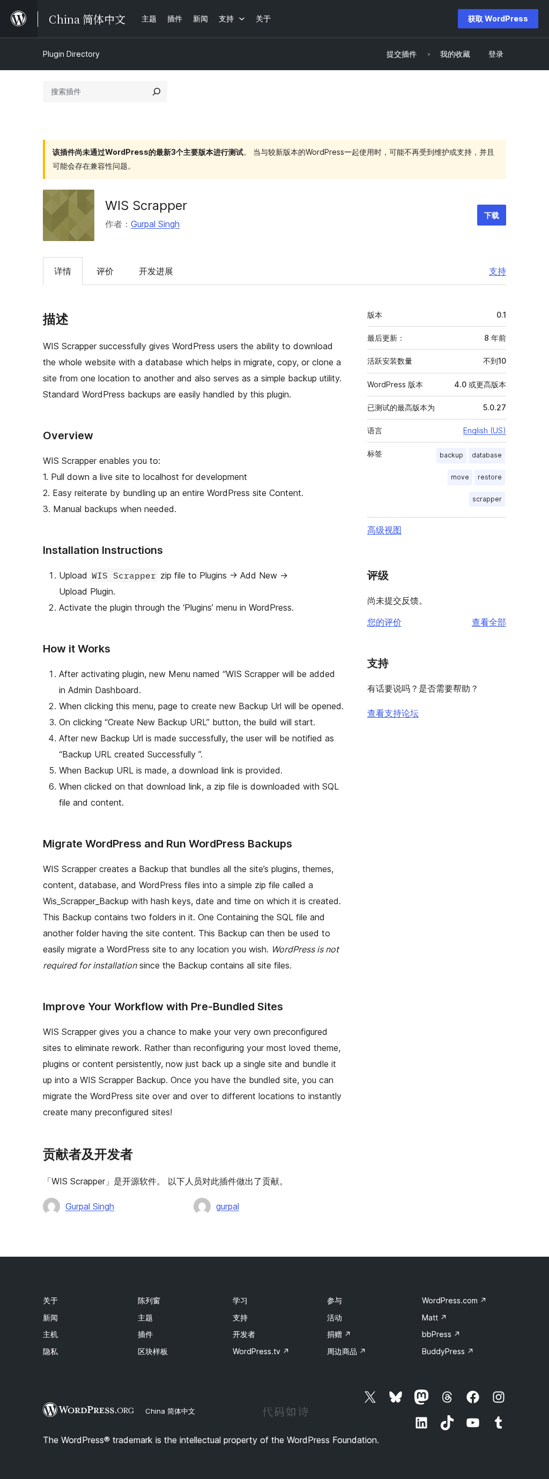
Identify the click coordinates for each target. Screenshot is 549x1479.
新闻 (50, 1317)
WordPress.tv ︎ (261, 1351)
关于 (50, 1300)
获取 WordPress (498, 18)
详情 (62, 271)
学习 (240, 1300)
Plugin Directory (71, 53)
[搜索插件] (156, 91)
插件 (145, 1334)
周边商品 (346, 1351)
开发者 (244, 1334)
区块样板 (153, 1351)
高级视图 (384, 529)
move (460, 477)
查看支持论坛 (393, 713)
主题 (145, 1317)
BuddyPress (448, 1351)
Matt (434, 1317)
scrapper (487, 499)
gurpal (227, 1206)
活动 (334, 1317)
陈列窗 (149, 1300)
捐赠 (339, 1334)
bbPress (441, 1334)
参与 (334, 1300)
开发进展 (156, 271)
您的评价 (384, 622)
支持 (497, 271)
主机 (50, 1334)
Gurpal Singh (155, 224)
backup (451, 455)
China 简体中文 (170, 1411)
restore (490, 477)
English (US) (484, 430)
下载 (491, 215)
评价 (105, 271)
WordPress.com (454, 1300)
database (487, 455)
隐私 (50, 1351)
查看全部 (489, 622)
